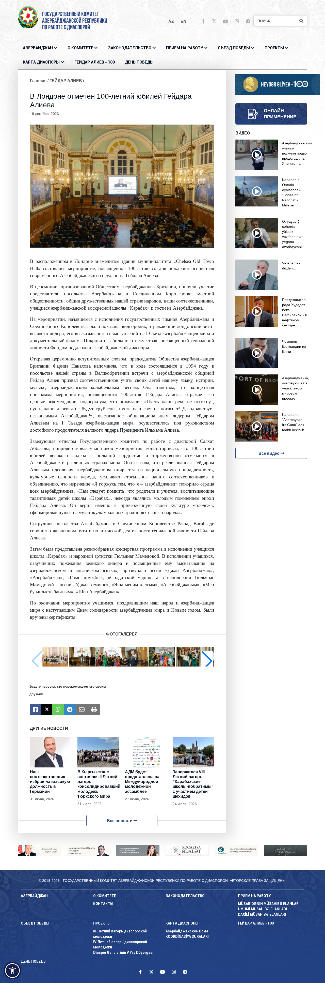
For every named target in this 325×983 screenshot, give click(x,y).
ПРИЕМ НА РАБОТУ (184, 48)
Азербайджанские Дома (187, 931)
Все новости (120, 821)
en (183, 21)
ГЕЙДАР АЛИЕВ (66, 81)
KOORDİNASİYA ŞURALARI (187, 936)
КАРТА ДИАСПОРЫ (41, 62)
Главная (38, 81)
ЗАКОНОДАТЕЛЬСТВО (129, 48)
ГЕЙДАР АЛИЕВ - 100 (94, 62)
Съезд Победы (234, 48)
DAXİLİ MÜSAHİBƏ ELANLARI (262, 914)
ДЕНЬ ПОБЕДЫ (139, 62)
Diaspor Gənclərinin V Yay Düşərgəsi (123, 952)
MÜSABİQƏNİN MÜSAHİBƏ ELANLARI (269, 904)
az (171, 21)
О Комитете (80, 48)
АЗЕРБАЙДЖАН (38, 48)
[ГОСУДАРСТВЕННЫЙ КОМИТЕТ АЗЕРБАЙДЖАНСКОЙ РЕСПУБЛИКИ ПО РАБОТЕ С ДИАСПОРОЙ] (28, 17)
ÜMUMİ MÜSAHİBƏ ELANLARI (262, 909)
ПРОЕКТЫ (274, 48)
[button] (207, 661)
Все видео (269, 453)
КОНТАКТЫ (103, 904)
